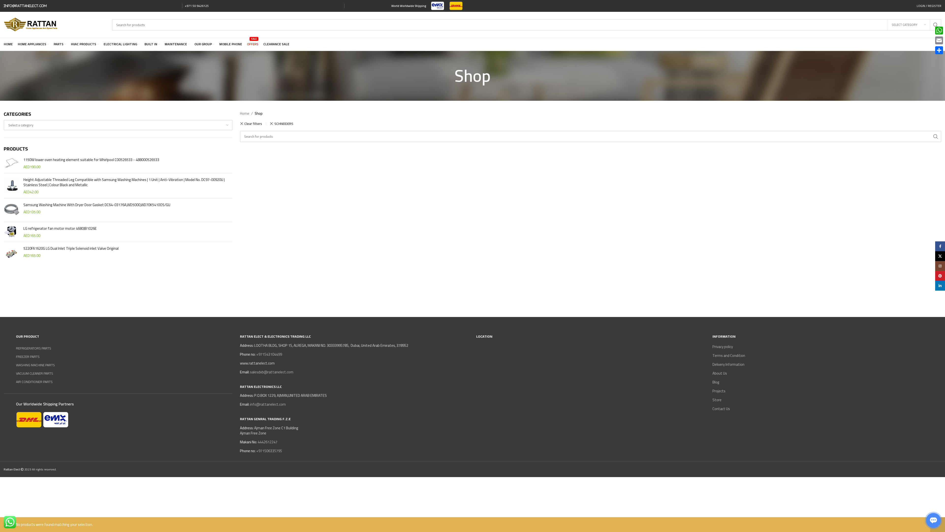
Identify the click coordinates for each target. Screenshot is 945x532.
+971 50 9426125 (197, 6)
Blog (715, 382)
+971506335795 (268, 450)
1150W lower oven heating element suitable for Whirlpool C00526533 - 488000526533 (91, 159)
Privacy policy (722, 346)
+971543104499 (268, 354)
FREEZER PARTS (28, 356)
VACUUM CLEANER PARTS (34, 373)
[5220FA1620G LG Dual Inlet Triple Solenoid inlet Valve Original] (12, 254)
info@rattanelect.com (25, 5)
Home (244, 113)
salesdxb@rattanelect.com (271, 372)
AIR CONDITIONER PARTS (34, 382)
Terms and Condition (728, 355)
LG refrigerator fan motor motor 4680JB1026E (60, 228)
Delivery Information (728, 364)
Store (717, 399)
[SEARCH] (935, 136)
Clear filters (253, 123)
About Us (719, 373)
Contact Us (721, 408)
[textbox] (118, 125)
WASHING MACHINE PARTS (35, 365)
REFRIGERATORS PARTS (33, 348)
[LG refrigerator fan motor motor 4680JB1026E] (12, 232)
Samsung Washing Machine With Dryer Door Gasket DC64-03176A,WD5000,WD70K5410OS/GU (96, 204)
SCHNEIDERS (283, 123)
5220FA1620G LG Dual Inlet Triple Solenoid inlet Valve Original (71, 248)
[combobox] (118, 125)
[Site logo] (437, 5)
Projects (718, 391)
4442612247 (267, 442)
